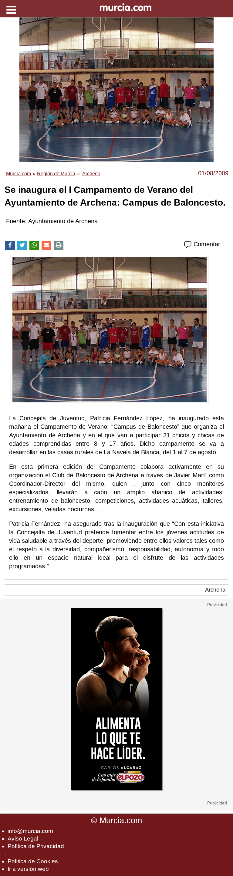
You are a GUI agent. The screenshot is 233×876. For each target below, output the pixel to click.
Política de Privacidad (36, 846)
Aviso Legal (23, 838)
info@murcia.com (30, 831)
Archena (215, 590)
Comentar (206, 244)
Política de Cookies (33, 861)
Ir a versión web (28, 869)
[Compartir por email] (46, 245)
